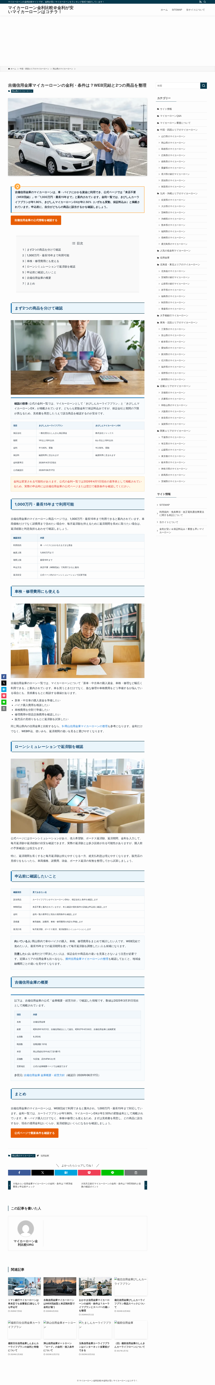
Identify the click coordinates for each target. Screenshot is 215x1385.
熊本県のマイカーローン (173, 225)
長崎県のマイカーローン (173, 238)
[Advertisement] (107, 40)
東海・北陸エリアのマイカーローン (179, 322)
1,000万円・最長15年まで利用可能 (48, 255)
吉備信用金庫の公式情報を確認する (35, 220)
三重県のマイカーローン (173, 329)
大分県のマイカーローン (173, 206)
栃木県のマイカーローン (173, 462)
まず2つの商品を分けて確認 (44, 249)
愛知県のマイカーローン (173, 348)
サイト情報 (166, 109)
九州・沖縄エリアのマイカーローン (179, 193)
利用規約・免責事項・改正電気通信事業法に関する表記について (181, 514)
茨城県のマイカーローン (173, 481)
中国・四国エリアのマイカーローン (179, 129)
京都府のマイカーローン (173, 393)
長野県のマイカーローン (173, 373)
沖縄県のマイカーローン (173, 219)
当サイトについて (168, 522)
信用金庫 (45, 1156)
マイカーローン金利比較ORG (26, 1243)
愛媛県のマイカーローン (173, 168)
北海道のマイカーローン (173, 271)
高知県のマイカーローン (173, 180)
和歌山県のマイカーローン (174, 405)
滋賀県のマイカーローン (173, 424)
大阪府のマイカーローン (173, 411)
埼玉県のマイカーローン (173, 444)
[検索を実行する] (203, 85)
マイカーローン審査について (175, 123)
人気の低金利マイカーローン (175, 250)
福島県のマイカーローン (173, 296)
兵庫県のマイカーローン (173, 399)
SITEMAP (164, 505)
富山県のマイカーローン (173, 335)
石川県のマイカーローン (173, 360)
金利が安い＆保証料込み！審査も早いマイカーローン (181, 531)
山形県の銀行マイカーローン (175, 284)
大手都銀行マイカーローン (174, 315)
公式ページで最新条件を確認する (34, 1133)
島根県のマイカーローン (173, 149)
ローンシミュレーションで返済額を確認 (51, 266)
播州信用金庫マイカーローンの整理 (86, 958)
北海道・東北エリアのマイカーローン (180, 264)
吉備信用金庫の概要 (39, 277)
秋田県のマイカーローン (173, 302)
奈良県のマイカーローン (173, 418)
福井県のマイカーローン (173, 367)
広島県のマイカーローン (173, 155)
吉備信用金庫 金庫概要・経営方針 (44, 1075)
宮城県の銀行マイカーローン (175, 277)
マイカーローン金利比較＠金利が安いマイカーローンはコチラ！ (41, 10)
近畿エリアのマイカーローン (175, 386)
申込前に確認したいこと (41, 272)
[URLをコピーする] (135, 1172)
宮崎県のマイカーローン (173, 212)
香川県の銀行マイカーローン (175, 174)
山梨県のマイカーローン (173, 450)
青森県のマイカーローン (173, 309)
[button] (19, 1172)
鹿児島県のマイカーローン (174, 244)
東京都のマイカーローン (173, 456)
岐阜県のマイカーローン (173, 342)
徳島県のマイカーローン (173, 161)
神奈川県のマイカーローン (174, 469)
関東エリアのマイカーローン (175, 430)
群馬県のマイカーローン (173, 475)
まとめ (31, 283)
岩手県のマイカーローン (173, 290)
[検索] (205, 2)
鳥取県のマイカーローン (173, 187)
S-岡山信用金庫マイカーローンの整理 (85, 726)
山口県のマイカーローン (173, 136)
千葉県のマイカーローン (173, 437)
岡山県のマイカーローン (22, 91)
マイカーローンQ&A (170, 115)
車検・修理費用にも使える (43, 261)
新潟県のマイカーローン (173, 354)
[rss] (200, 2)
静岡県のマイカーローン (173, 379)
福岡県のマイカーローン (173, 231)
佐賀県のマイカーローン (173, 200)
